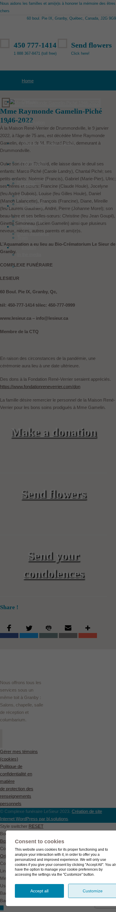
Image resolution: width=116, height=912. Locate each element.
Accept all (39, 891)
